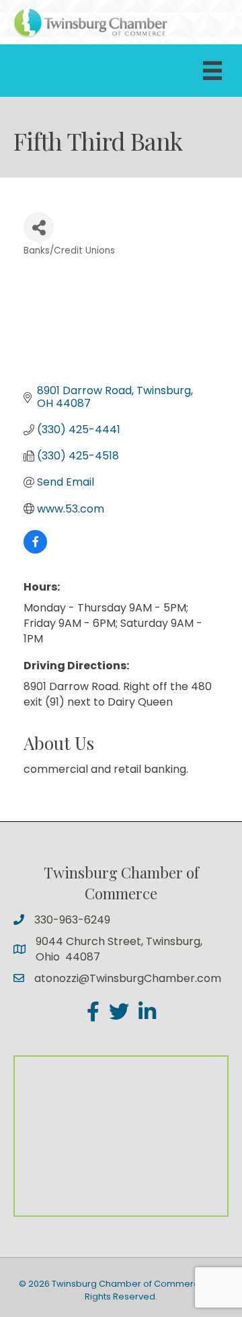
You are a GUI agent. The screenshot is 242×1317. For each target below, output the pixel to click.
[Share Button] (39, 227)
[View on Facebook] (35, 550)
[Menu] (212, 70)
